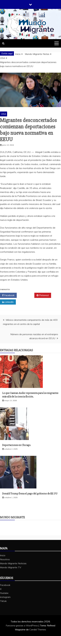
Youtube (4, 593)
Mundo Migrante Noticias (13, 563)
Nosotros (5, 559)
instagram (5, 597)
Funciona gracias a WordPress (22, 625)
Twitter (26, 295)
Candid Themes (37, 629)
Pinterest (43, 295)
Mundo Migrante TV (10, 567)
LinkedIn (9, 301)
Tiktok (3, 601)
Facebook (9, 295)
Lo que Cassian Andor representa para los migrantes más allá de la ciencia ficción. (30, 394)
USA (3, 113)
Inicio (2, 555)
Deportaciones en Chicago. (16, 445)
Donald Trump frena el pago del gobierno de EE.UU (29, 493)
